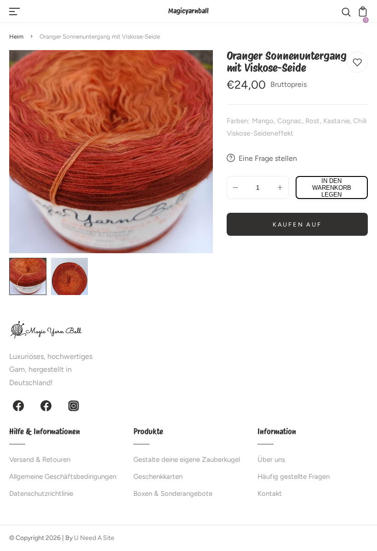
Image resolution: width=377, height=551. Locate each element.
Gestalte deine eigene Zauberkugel (186, 459)
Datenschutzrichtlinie (41, 493)
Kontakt (269, 493)
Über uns (271, 459)
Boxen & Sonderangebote (172, 493)
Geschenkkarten (158, 476)
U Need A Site (94, 538)
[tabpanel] (30, 276)
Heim (16, 36)
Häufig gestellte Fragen (293, 476)
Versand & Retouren (39, 459)
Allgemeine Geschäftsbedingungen (62, 476)
